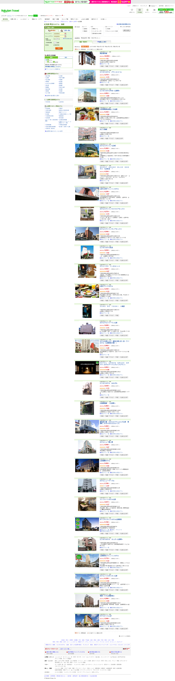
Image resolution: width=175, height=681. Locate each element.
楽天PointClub (121, 657)
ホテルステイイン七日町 (108, 145)
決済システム (95, 672)
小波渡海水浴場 (49, 116)
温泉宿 (85, 28)
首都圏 (75, 640)
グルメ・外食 (86, 668)
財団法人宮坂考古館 (64, 110)
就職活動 (97, 668)
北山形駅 (48, 79)
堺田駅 (47, 81)
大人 (55, 39)
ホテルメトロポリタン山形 (108, 576)
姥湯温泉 (61, 116)
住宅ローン (107, 664)
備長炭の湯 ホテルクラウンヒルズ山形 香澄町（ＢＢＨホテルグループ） (114, 422)
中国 (102, 640)
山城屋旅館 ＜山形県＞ (108, 403)
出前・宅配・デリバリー (75, 668)
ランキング (86, 644)
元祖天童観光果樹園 (51, 126)
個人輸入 (98, 657)
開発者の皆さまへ (61, 676)
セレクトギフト (90, 657)
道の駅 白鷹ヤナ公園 (64, 126)
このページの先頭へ (125, 636)
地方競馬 (57, 662)
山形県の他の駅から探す (52, 95)
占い (62, 662)
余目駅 (60, 81)
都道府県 (84, 38)
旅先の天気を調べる (116, 652)
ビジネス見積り (59, 672)
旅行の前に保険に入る (52, 652)
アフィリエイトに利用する (53, 69)
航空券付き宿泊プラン (117, 101)
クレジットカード (98, 664)
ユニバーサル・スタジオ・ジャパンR (119, 644)
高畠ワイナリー (63, 112)
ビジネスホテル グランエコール (111, 72)
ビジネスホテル (61, 644)
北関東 (71, 640)
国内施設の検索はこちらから (53, 66)
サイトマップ (143, 5)
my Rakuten (113, 657)
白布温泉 (48, 108)
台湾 (64, 642)
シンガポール (73, 642)
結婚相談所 (109, 668)
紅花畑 (47, 114)
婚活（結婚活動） (118, 668)
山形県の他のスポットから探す (54, 131)
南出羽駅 (48, 76)
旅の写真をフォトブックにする (76, 652)
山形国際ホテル (105, 460)
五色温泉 (48, 117)
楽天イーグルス (96, 660)
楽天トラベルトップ (49, 21)
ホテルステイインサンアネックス (111, 229)
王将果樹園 (48, 124)
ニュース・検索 (59, 668)
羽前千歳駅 (62, 77)
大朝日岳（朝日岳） (51, 128)
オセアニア (119, 642)
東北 (67, 640)
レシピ (92, 668)
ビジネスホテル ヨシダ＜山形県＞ (111, 539)
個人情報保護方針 (83, 676)
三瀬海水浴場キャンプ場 (65, 114)
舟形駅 (60, 91)
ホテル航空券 (53, 62)
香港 (61, 642)
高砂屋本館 (103, 53)
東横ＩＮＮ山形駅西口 (107, 596)
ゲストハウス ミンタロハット (110, 266)
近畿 (98, 640)
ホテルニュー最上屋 (106, 442)
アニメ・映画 (115, 660)
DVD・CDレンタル (106, 660)
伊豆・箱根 (81, 640)
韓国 (54, 642)
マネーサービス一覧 (60, 666)
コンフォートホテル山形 (108, 499)
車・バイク (82, 657)
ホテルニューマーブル (107, 480)
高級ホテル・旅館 (50, 644)
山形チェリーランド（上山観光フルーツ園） (65, 122)
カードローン (89, 664)
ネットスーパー (105, 657)
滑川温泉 (61, 117)
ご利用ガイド (135, 5)
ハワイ (97, 642)
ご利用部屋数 (48, 42)
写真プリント (66, 670)
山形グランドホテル (106, 286)
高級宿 (85, 31)
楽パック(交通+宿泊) (75, 644)
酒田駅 (60, 83)
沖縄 (113, 640)
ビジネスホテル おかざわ (108, 383)
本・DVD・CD (75, 657)
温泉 (67, 644)
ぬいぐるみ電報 (75, 670)
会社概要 (46, 676)
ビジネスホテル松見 (106, 247)
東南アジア (81, 642)
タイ (68, 642)
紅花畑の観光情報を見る (124, 24)
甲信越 (87, 640)
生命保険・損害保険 (116, 664)
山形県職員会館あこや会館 (108, 109)
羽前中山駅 (62, 87)
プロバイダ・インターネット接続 (102, 670)
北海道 (63, 640)
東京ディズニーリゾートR (101, 644)
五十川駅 (48, 93)
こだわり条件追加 (126, 26)
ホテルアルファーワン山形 (108, 322)
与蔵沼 (60, 108)
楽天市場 (161, 5)
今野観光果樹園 (63, 124)
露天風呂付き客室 (97, 33)
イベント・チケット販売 (84, 660)
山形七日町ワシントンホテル (109, 189)
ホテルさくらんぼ (105, 616)
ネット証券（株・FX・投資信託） (64, 664)
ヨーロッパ (112, 642)
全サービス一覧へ (65, 649)
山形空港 (61, 102)
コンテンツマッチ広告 (70, 672)
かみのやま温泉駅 (50, 83)
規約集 (69, 676)
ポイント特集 (58, 658)
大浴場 (108, 28)
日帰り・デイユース (116, 529)
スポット (98, 38)
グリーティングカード (86, 670)
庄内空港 (48, 102)
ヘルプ (128, 5)
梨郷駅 (47, 87)
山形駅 (47, 77)
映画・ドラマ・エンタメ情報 (77, 662)
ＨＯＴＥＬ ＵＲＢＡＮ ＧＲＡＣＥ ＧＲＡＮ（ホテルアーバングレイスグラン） (114, 363)
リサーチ (79, 672)
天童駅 (60, 79)
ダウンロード (123, 660)
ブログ (66, 668)
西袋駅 (60, 85)
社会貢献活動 (93, 676)
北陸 (91, 640)
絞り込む (126, 30)
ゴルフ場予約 (73, 660)
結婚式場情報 (58, 670)
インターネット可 (97, 31)
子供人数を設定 (68, 38)
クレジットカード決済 (112, 31)
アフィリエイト (86, 672)
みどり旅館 (103, 129)
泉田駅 (47, 91)
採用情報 (52, 676)
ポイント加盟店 (67, 658)
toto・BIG (66, 662)
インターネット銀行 (79, 664)
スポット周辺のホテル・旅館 (64, 21)
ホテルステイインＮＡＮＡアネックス (112, 209)
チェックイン (48, 33)
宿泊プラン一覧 (105, 64)
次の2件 (100, 49)
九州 (109, 640)
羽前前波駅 (62, 93)
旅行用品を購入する (95, 652)
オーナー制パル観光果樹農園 (51, 120)
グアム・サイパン (89, 642)
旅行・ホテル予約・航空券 (62, 660)
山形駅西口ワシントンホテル (109, 555)
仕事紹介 (103, 668)
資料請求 (75, 676)
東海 (95, 640)
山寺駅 (60, 76)
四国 (105, 640)
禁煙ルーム (95, 28)
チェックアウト (49, 36)
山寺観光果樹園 (63, 119)
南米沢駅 (48, 89)
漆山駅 (47, 85)
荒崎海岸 (48, 112)
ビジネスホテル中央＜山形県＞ (110, 90)
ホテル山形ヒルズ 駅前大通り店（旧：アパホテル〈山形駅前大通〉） (114, 342)
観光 (91, 644)
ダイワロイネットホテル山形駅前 (111, 519)
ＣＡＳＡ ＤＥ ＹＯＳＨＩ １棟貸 (112, 306)
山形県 (75, 21)
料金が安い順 (100, 46)
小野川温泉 (48, 110)
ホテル (50, 60)
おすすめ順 (93, 46)
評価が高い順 (116, 46)
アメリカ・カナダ (104, 642)
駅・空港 (91, 38)
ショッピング (58, 657)
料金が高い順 (108, 46)
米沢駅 (60, 89)
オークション (66, 657)
